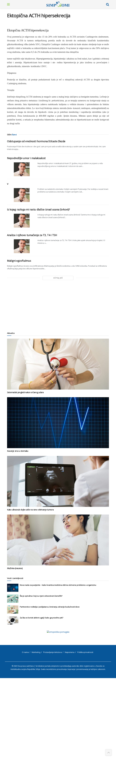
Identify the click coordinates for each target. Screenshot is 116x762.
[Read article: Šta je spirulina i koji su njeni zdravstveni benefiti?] (12, 599)
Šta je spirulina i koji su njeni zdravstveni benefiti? (41, 596)
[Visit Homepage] (58, 4)
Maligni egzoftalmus (19, 260)
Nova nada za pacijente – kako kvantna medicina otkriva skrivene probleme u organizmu (58, 585)
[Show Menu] (8, 4)
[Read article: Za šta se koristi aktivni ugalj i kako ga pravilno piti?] (12, 620)
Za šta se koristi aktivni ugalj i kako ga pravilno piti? (41, 617)
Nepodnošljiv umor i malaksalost (26, 158)
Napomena (69, 652)
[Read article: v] (21, 195)
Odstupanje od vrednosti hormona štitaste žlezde (36, 141)
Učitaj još (58, 278)
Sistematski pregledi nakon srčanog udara (25, 392)
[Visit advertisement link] (58, 632)
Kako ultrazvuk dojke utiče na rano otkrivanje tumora (30, 509)
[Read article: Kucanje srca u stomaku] (58, 422)
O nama (25, 652)
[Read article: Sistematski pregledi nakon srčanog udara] (58, 364)
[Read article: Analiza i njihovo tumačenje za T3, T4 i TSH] (21, 246)
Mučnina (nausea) (15, 568)
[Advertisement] (58, 305)
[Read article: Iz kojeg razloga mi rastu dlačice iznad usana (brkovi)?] (21, 220)
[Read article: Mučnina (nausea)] (58, 540)
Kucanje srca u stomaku (17, 451)
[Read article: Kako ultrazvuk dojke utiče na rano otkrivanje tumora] (58, 481)
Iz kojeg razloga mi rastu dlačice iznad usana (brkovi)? (38, 209)
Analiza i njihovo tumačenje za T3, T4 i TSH (32, 235)
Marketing (36, 652)
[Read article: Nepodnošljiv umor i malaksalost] (21, 169)
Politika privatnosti (85, 652)
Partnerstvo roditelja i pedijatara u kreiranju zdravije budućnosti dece (50, 606)
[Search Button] (107, 4)
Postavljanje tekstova (52, 652)
